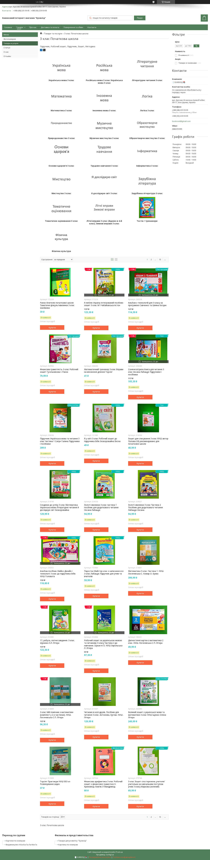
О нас (6, 52)
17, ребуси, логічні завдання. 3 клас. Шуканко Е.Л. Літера (57, 641)
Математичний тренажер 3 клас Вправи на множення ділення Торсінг (103, 370)
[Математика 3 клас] (61, 97)
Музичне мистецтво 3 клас (104, 138)
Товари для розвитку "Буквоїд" (72, 840)
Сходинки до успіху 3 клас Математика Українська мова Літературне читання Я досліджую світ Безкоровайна (59, 507)
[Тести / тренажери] (147, 207)
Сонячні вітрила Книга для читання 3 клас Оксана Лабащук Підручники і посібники (146, 372)
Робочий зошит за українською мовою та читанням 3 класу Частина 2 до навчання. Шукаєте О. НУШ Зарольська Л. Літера (103, 644)
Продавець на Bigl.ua (105, 854)
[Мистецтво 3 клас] (61, 180)
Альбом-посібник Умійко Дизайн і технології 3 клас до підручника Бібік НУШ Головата (58, 574)
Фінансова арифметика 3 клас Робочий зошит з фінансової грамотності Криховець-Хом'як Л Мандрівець (103, 784)
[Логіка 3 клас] (147, 97)
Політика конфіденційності (124, 857)
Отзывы (7, 56)
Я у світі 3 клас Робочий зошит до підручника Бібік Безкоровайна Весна (102, 439)
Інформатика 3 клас (147, 166)
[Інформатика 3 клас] (147, 152)
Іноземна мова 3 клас (104, 110)
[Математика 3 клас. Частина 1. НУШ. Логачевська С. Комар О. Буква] (148, 550)
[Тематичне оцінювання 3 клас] (61, 207)
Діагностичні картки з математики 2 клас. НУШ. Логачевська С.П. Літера (145, 641)
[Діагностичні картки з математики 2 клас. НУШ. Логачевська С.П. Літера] (148, 620)
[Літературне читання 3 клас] (147, 67)
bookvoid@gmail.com (181, 121)
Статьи (7, 47)
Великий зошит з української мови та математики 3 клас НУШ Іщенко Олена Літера (147, 715)
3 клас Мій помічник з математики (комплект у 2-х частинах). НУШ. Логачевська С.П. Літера (56, 715)
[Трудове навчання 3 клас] (104, 152)
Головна (8, 27)
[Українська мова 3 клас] (61, 67)
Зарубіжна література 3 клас (147, 193)
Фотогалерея (10, 39)
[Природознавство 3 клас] (61, 125)
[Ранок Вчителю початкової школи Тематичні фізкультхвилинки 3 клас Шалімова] (60, 282)
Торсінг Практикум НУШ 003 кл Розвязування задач (55, 782)
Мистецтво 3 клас (61, 193)
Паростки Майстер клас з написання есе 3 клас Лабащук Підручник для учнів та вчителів (104, 574)
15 (160, 259)
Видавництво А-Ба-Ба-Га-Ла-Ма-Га (21, 844)
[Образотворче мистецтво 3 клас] (147, 125)
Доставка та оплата (50, 27)
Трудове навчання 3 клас (104, 166)
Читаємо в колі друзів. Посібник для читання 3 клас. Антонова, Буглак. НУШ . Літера (104, 715)
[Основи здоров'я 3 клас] (61, 152)
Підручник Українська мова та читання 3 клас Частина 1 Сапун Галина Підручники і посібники (60, 441)
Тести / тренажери (147, 221)
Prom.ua (119, 852)
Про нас (32, 27)
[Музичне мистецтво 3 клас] (104, 125)
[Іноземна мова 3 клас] (104, 97)
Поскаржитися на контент (100, 857)
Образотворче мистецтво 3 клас (147, 138)
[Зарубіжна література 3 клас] (147, 180)
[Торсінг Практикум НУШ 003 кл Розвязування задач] (60, 761)
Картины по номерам (68, 844)
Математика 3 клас (61, 110)
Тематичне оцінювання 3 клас (61, 221)
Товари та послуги (53, 33)
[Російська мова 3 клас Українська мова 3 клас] (104, 67)
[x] (44, 50)
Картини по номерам (15, 840)
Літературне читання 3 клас (147, 80)
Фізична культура (61, 251)
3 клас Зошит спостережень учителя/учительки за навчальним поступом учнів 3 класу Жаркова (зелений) (146, 784)
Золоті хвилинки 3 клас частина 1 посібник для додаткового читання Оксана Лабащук (101, 507)
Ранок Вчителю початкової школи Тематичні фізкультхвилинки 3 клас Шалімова (57, 305)
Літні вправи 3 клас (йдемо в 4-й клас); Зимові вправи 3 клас (104, 222)
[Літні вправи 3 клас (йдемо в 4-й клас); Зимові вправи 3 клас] (104, 207)
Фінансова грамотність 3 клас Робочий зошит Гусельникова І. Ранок (59, 370)
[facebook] (41, 50)
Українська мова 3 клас (61, 80)
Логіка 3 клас (147, 110)
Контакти (92, 27)
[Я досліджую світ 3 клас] (104, 180)
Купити (52, 327)
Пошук (140, 18)
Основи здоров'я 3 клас (61, 166)
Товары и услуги (11, 43)
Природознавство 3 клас (61, 138)
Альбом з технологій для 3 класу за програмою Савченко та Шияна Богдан (147, 304)
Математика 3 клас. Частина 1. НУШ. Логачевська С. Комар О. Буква (146, 572)
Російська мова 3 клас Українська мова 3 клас (104, 81)
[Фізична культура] (61, 237)
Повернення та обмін (73, 27)
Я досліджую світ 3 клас (104, 193)
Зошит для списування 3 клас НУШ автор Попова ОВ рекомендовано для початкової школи (148, 441)
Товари (19, 27)
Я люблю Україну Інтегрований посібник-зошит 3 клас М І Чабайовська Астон (104, 304)
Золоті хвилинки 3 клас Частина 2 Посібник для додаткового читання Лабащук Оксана (145, 507)
